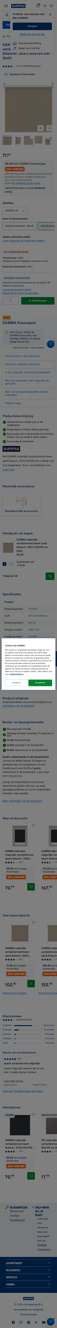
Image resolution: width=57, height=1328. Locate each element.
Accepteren (40, 683)
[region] (28, 664)
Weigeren (17, 683)
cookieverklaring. (17, 674)
